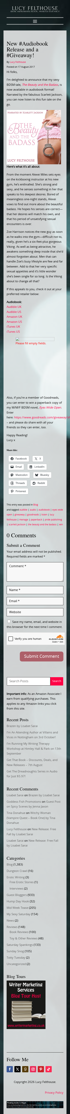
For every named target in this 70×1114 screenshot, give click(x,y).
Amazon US (14, 321)
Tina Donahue (16, 813)
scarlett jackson (17, 524)
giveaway (20, 514)
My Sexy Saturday (18, 914)
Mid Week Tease (17, 907)
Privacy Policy (54, 1092)
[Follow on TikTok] (49, 1069)
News (10, 920)
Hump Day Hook (18, 901)
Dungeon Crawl (17, 871)
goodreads (33, 514)
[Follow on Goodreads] (25, 1069)
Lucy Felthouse (18, 62)
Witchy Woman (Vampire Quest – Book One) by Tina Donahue (31, 818)
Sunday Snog (15, 951)
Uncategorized (16, 964)
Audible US (14, 312)
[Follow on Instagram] (33, 1069)
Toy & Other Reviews (24, 938)
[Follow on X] (17, 1069)
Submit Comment (41, 656)
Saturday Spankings (20, 944)
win (61, 524)
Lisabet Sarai (15, 795)
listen (44, 514)
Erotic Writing (16, 877)
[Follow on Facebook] (10, 1069)
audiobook (44, 510)
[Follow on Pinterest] (41, 1069)
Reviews (12, 927)
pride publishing (53, 519)
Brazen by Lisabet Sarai (22, 726)
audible (23, 510)
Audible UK (14, 307)
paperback (36, 519)
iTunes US (13, 331)
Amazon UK (14, 316)
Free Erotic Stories (22, 882)
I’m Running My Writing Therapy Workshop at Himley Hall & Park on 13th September (34, 748)
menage (23, 519)
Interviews (16, 888)
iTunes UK (13, 326)
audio (33, 510)
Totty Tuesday (16, 957)
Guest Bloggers (17, 895)
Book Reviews (19, 932)
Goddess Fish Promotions (24, 801)
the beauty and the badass (42, 524)
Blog (35, 505)
